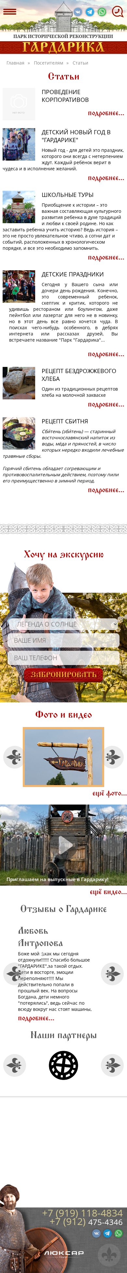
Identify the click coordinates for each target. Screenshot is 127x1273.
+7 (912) (68, 1221)
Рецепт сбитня (65, 421)
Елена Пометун (79, 931)
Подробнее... (106, 113)
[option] (63, 757)
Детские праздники (73, 274)
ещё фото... (109, 793)
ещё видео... (108, 892)
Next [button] (112, 757)
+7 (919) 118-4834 (82, 1212)
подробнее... (64, 1006)
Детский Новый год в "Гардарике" (76, 136)
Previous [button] (15, 757)
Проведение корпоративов (65, 95)
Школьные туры (67, 195)
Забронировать (63, 675)
